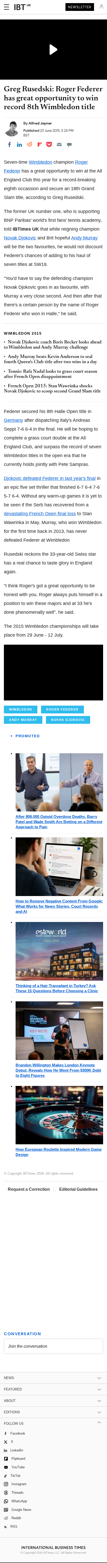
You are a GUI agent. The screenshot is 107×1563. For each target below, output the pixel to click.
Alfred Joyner (40, 123)
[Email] (59, 144)
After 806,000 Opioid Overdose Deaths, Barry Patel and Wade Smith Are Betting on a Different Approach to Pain (59, 821)
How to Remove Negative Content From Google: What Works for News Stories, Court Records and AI (59, 906)
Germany (13, 420)
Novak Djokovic (20, 237)
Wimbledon (40, 162)
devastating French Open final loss (40, 513)
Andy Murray (84, 237)
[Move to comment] (69, 144)
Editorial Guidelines (78, 1189)
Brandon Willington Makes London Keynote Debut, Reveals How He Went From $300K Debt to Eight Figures (58, 1070)
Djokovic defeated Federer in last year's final (50, 478)
